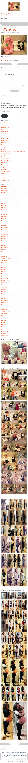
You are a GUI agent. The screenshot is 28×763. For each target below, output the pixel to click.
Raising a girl (4, 164)
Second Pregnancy (6, 171)
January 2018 (4, 229)
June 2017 (3, 238)
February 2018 (4, 227)
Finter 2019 (4, 190)
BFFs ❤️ (3, 192)
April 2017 (3, 243)
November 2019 (5, 201)
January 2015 (4, 302)
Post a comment (5, 60)
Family (3, 136)
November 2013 (5, 333)
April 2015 (3, 296)
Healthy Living (4, 140)
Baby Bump (4, 125)
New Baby (3, 149)
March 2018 (4, 225)
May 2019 (3, 205)
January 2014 (4, 329)
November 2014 (5, 307)
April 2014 (3, 322)
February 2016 (4, 274)
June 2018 (3, 221)
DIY (2, 129)
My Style (3, 147)
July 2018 (3, 218)
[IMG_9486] (14, 55)
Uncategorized (5, 180)
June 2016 (3, 265)
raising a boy (4, 162)
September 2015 (5, 285)
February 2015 (4, 300)
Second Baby (4, 169)
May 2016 (3, 267)
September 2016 (5, 258)
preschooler (4, 156)
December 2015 (5, 278)
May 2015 (3, 293)
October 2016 (4, 256)
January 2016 (4, 276)
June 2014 (3, 318)
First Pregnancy (5, 138)
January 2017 (4, 249)
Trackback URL (21, 60)
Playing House (6, 13)
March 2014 (4, 324)
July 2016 (3, 263)
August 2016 (4, 260)
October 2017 (4, 232)
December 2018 (5, 212)
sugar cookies (4, 175)
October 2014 (4, 309)
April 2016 (3, 269)
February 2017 (4, 247)
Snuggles (3, 186)
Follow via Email (6, 103)
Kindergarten (4, 145)
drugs (2, 134)
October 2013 (4, 335)
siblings (3, 173)
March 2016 (4, 271)
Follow (4, 116)
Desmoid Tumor (5, 127)
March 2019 (4, 207)
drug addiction (4, 131)
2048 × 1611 (16, 32)
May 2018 (3, 223)
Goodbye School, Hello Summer (9, 195)
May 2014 (3, 320)
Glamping (3, 188)
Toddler (3, 178)
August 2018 (4, 216)
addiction (3, 122)
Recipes (3, 167)
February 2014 (4, 327)
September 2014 (5, 311)
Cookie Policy (7, 756)
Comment (21, 85)
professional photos (6, 160)
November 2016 (5, 254)
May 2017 (3, 240)
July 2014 (3, 315)
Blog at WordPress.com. (6, 748)
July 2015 (3, 289)
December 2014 (5, 304)
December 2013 (5, 331)
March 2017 (4, 245)
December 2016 (5, 251)
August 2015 (4, 287)
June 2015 (3, 291)
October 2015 (4, 282)
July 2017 (3, 236)
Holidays (3, 142)
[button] (14, 45)
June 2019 (3, 203)
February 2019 (4, 210)
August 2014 (4, 313)
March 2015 (4, 298)
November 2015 (5, 280)
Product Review (5, 158)
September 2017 (5, 234)
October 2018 (4, 214)
